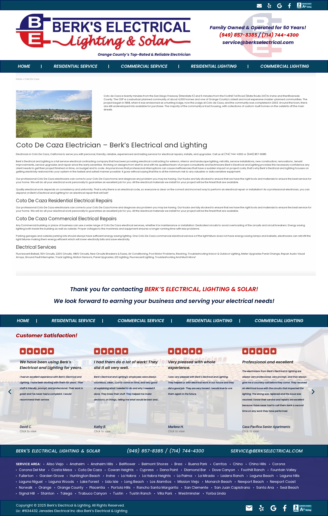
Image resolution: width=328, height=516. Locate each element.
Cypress (147, 469)
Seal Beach (289, 487)
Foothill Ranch (253, 469)
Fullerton (26, 475)
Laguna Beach (262, 475)
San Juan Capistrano (232, 487)
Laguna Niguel (31, 481)
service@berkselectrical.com (258, 42)
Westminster (189, 493)
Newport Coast (283, 481)
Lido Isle (111, 481)
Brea (178, 464)
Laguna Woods (61, 481)
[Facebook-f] (289, 5)
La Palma (184, 475)
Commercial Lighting (284, 66)
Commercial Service (144, 66)
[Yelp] (269, 5)
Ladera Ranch (232, 475)
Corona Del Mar (32, 469)
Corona (278, 464)
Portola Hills (121, 487)
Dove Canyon (223, 469)
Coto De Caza (90, 469)
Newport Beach (251, 481)
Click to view (28, 431)
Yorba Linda (216, 493)
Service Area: (28, 464)
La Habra (128, 475)
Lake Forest (89, 481)
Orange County (70, 487)
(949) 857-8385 (238, 35)
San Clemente (196, 487)
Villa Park (164, 493)
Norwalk (25, 487)
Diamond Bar (195, 469)
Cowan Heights (121, 469)
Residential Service (75, 66)
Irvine (110, 475)
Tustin (118, 493)
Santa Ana (265, 487)
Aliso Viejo (55, 464)
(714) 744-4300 (280, 35)
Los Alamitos (160, 481)
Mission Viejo (188, 481)
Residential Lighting (214, 66)
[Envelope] (259, 5)
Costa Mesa (61, 469)
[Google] (279, 5)
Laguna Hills (290, 475)
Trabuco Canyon (92, 493)
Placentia (97, 487)
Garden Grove (51, 475)
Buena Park (197, 464)
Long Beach (134, 481)
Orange (45, 487)
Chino (238, 464)
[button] (9, 391)
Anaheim (77, 464)
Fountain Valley (283, 469)
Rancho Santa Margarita (157, 487)
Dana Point (169, 469)
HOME (24, 66)
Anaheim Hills (102, 464)
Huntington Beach (85, 475)
